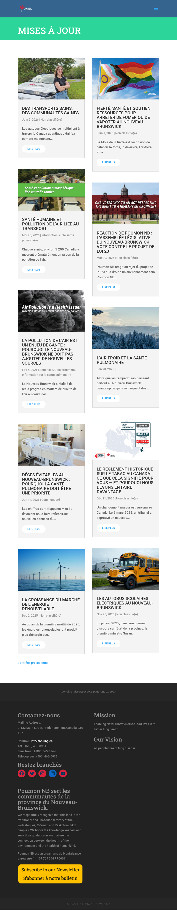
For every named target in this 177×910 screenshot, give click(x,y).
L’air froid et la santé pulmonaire (122, 360)
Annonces (46, 370)
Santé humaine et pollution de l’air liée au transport (50, 224)
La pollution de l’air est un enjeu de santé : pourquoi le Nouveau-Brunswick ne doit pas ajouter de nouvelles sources (49, 352)
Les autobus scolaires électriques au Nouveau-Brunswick (125, 603)
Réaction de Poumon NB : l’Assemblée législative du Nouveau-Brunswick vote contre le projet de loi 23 (125, 242)
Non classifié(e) (51, 119)
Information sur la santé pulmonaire (46, 374)
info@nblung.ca (42, 741)
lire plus (33, 148)
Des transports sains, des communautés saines (50, 110)
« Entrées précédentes (33, 662)
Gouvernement (64, 370)
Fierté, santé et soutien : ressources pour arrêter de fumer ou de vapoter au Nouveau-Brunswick (125, 117)
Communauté (50, 499)
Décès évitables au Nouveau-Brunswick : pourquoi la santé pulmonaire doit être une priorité (46, 484)
